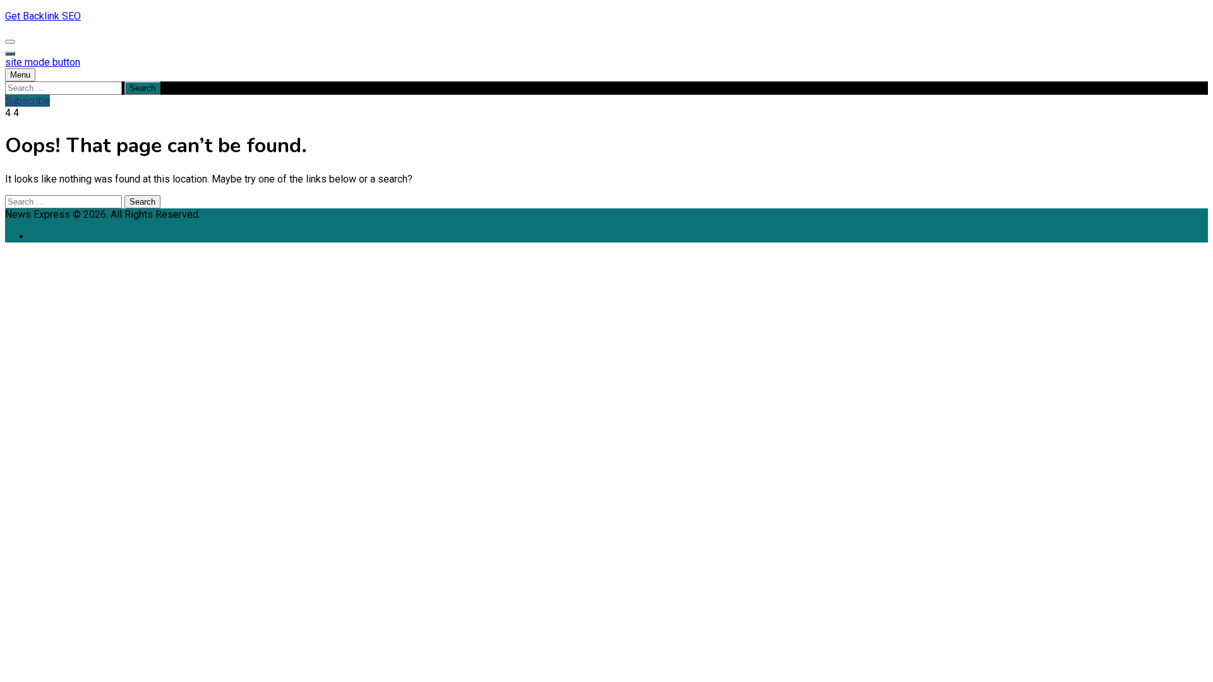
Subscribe (27, 101)
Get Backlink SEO (43, 16)
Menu (20, 75)
